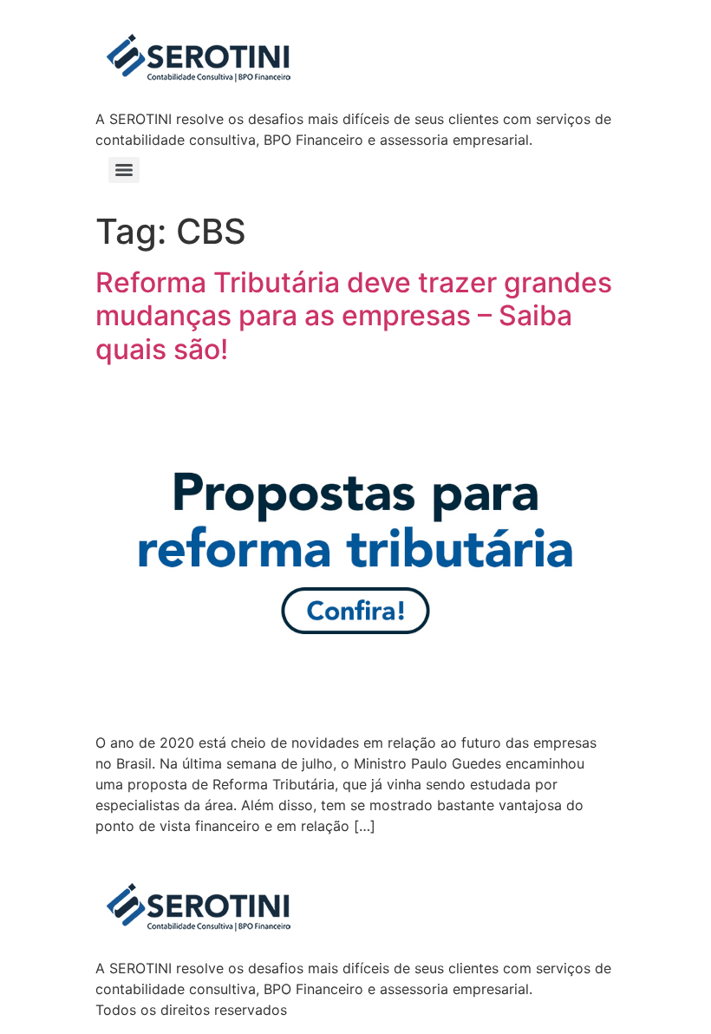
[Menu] (124, 170)
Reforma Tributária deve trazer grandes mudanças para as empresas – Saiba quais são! (353, 315)
